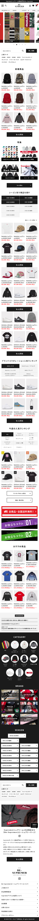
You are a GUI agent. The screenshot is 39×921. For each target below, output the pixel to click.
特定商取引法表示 (7, 911)
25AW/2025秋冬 (7, 745)
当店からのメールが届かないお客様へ (12, 900)
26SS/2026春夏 (6, 740)
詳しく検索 (31, 50)
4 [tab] (22, 44)
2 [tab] (16, 44)
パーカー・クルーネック (14, 59)
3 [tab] (19, 44)
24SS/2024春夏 (25, 750)
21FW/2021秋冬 (7, 765)
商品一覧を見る (19, 500)
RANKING (15, 10)
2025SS (19, 57)
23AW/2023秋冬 (7, 755)
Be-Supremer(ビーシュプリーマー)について (15, 884)
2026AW (3, 57)
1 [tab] (13, 44)
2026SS (8, 57)
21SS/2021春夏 (25, 765)
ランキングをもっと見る (19, 493)
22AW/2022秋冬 (7, 760)
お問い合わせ (5, 907)
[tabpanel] (19, 27)
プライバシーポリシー (7, 915)
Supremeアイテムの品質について (11, 896)
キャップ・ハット (5, 59)
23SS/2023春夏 (25, 755)
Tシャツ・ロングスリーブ (27, 57)
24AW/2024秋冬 (7, 750)
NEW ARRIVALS (5, 10)
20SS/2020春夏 (25, 770)
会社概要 (4, 903)
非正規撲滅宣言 (6, 892)
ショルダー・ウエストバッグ (25, 59)
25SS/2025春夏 (25, 745)
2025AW (14, 57)
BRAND (34, 10)
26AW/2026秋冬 (14, 735)
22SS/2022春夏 (25, 760)
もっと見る (19, 134)
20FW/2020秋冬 (7, 770)
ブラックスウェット (12, 62)
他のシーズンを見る (31, 220)
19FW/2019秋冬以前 (8, 775)
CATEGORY (24, 10)
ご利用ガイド (5, 888)
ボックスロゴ (4, 62)
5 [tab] (25, 44)
